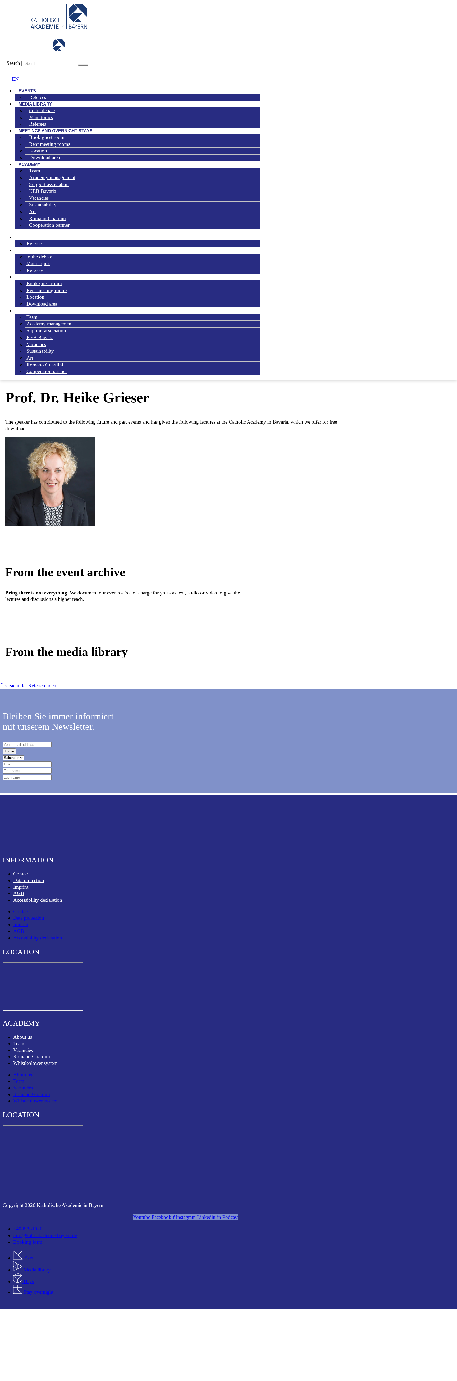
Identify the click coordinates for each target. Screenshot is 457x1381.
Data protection (28, 880)
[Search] (83, 65)
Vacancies (23, 1050)
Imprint (20, 887)
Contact (21, 873)
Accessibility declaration (37, 900)
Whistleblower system (35, 1063)
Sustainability (43, 204)
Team (18, 1043)
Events (24, 237)
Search (13, 63)
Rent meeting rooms (46, 290)
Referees (37, 97)
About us (22, 1037)
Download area (44, 157)
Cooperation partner (49, 225)
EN (15, 79)
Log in (9, 751)
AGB (18, 893)
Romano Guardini (31, 1056)
